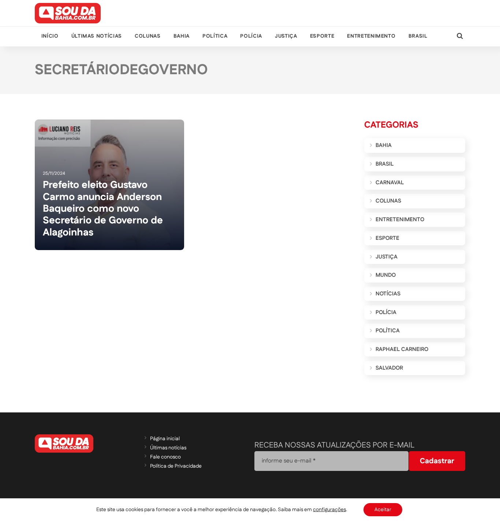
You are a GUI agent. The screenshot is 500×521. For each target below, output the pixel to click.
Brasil (418, 36)
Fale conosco (165, 457)
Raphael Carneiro (402, 349)
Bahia (181, 36)
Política (214, 36)
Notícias (388, 294)
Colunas (147, 36)
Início (50, 36)
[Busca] (460, 36)
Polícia (251, 36)
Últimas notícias (96, 36)
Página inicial (165, 438)
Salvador (389, 368)
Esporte (322, 36)
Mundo (386, 275)
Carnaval (390, 182)
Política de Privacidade (176, 466)
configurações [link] (329, 509)
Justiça (286, 36)
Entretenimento (371, 36)
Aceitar (382, 509)
